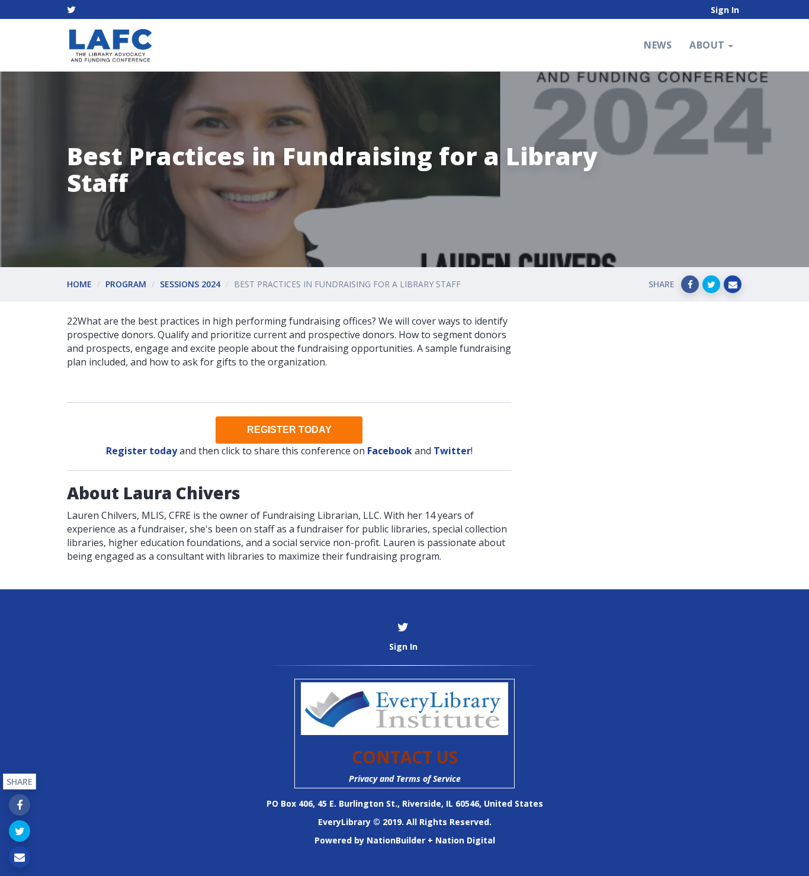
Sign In (725, 9)
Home (79, 284)
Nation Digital (465, 840)
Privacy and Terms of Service (405, 778)
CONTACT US (405, 757)
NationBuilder (396, 840)
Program (125, 284)
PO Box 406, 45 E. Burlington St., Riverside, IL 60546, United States (405, 803)
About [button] (708, 45)
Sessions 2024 (190, 284)
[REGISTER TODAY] (289, 430)
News (658, 45)
